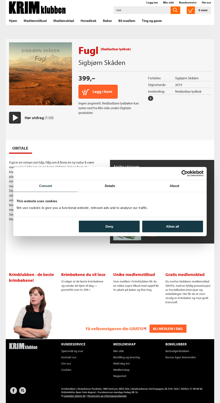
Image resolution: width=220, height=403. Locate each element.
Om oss (206, 2)
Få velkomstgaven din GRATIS (114, 328)
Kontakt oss (68, 357)
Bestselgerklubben (177, 351)
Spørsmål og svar (72, 351)
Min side (168, 2)
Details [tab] (110, 185)
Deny (109, 226)
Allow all (172, 226)
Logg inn (152, 2)
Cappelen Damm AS (75, 395)
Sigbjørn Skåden (101, 62)
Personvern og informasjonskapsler (107, 395)
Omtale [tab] (20, 148)
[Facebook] (13, 392)
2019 (178, 85)
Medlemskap (121, 370)
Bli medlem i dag (168, 328)
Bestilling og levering (126, 357)
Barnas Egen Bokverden (180, 357)
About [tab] (174, 185)
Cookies (66, 370)
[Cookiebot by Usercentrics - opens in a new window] (184, 173)
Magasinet (120, 376)
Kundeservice (188, 2)
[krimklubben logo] (23, 346)
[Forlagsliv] (22, 392)
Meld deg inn (121, 363)
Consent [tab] (45, 185)
